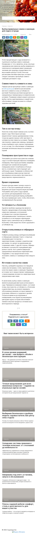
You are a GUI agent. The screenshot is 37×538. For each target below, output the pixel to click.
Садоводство (15, 3)
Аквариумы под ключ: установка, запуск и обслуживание (17, 476)
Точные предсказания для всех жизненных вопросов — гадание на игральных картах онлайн (18, 386)
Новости (23, 34)
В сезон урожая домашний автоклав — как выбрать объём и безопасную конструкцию (17, 354)
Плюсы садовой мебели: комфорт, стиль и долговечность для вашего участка (18, 506)
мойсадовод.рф (8, 89)
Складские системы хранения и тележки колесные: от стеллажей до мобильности (18, 445)
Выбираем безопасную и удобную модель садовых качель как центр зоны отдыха (18, 415)
